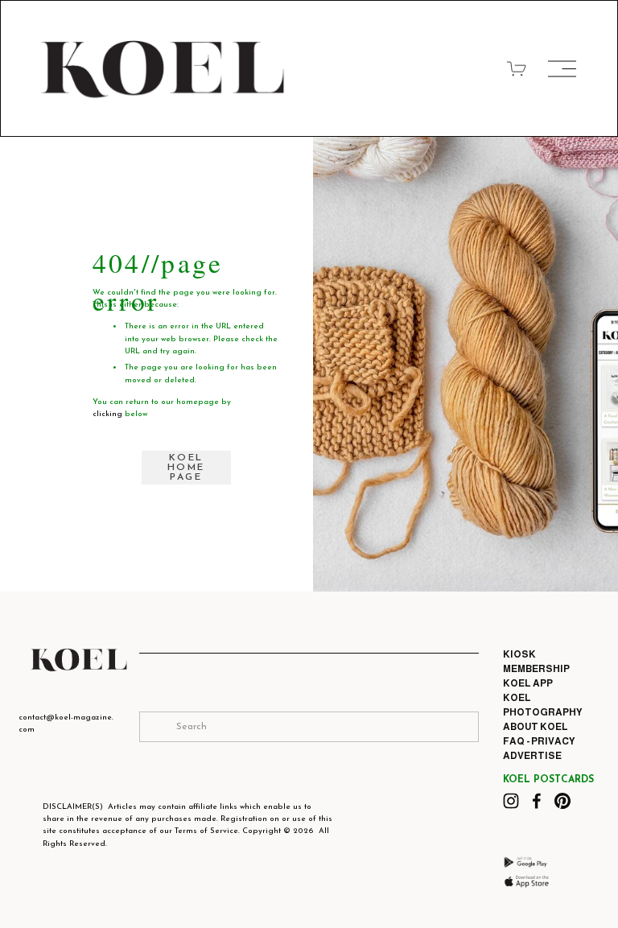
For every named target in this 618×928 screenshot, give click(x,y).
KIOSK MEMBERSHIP (536, 661)
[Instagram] (511, 801)
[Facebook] (537, 801)
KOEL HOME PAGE (186, 467)
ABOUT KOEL (535, 726)
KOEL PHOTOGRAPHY (543, 705)
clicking (107, 414)
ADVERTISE (532, 755)
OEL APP (531, 683)
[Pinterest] (562, 801)
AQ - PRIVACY (542, 741)
